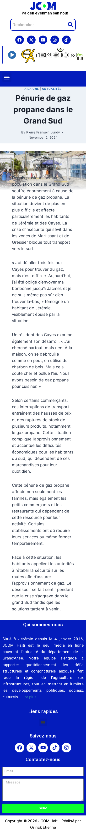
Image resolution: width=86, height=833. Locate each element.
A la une (31, 89)
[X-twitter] (31, 40)
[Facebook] (19, 40)
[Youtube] (43, 40)
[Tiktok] (66, 40)
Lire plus (29, 697)
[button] (6, 77)
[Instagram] (54, 40)
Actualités (52, 89)
